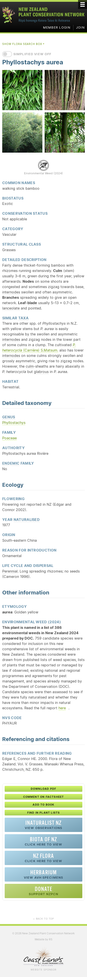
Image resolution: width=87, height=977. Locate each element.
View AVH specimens (43, 874)
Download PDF (43, 788)
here (62, 708)
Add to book (43, 804)
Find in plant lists (43, 812)
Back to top (43, 918)
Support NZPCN (43, 891)
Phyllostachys (13, 422)
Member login (56, 27)
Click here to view (43, 841)
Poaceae (9, 438)
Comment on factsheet (43, 796)
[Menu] (82, 4)
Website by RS (43, 939)
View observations (43, 824)
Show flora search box (23, 44)
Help (25, 717)
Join (80, 27)
